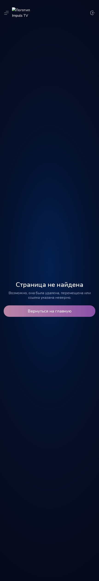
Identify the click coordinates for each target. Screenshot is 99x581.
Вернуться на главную (50, 311)
